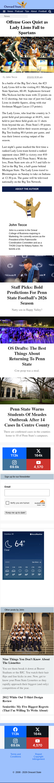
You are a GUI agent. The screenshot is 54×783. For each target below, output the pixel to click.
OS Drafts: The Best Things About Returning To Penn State (27, 356)
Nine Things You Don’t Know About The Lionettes (26, 661)
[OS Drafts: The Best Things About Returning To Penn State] (27, 342)
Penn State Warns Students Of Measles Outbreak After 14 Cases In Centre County (27, 417)
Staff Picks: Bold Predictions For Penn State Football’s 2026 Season (27, 295)
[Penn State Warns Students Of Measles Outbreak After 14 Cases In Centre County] (27, 403)
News (10, 11)
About (34, 11)
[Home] (15, 7)
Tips (27, 11)
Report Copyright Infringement (38, 756)
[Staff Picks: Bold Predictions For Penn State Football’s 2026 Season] (27, 281)
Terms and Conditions (15, 755)
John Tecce (11, 77)
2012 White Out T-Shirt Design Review (22, 699)
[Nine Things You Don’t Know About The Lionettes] (27, 656)
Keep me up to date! (15, 512)
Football (43, 11)
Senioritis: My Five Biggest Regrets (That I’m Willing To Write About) (25, 708)
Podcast (19, 11)
